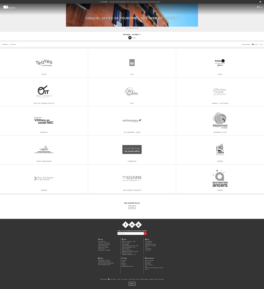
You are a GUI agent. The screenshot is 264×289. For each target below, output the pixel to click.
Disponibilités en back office (104, 261)
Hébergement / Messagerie (104, 250)
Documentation (148, 241)
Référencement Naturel (103, 247)
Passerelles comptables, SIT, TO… (129, 254)
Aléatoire (6, 44)
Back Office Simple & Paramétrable (106, 263)
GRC (148, 239)
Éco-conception (101, 241)
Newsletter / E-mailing (150, 245)
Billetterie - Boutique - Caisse (128, 241)
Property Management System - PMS (130, 245)
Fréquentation (148, 242)
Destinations (150, 258)
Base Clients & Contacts (150, 244)
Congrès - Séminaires (126, 250)
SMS (146, 247)
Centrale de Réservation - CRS (128, 247)
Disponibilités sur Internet (104, 260)
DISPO (101, 258)
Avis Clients (147, 250)
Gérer (125, 258)
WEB (101, 239)
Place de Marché (125, 248)
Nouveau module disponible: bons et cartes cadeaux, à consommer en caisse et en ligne (135, 2)
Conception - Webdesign (103, 242)
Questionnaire (148, 248)
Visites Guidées (125, 244)
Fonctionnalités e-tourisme (104, 244)
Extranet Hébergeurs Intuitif (104, 264)
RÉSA (125, 239)
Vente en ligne (101, 248)
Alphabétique (13, 44)
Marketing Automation (127, 253)
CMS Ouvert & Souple (103, 245)
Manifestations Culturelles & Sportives (130, 251)
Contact (132, 207)
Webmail (132, 283)
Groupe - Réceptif (126, 242)
